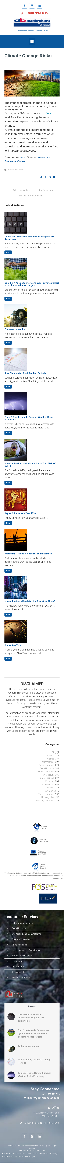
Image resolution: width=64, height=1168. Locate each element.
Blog (54, 752)
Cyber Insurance (46, 765)
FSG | (30, 1153)
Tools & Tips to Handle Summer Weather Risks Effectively (28, 418)
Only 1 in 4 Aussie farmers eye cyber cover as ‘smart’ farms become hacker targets (31, 284)
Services (51, 787)
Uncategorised (48, 797)
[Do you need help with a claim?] (39, 840)
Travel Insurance (46, 794)
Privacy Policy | (8, 1153)
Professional (48, 784)
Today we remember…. (16, 329)
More (8, 252)
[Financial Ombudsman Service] (44, 886)
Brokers (50, 755)
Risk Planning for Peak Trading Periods (25, 373)
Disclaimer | (21, 1153)
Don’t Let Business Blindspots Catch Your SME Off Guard (30, 464)
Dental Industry (47, 768)
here (22, 157)
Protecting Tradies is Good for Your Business (28, 554)
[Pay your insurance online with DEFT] (38, 853)
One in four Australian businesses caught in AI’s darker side (29, 237)
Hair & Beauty (47, 775)
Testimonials (50, 791)
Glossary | (53, 1153)
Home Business (46, 778)
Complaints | (7, 1156)
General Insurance (15, 170)
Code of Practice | (40, 1153)
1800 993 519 (36, 13)
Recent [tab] (32, 1006)
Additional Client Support (25, 1156)
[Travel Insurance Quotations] (40, 867)
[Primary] (32, 41)
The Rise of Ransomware (31, 195)
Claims (50, 759)
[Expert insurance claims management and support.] (41, 827)
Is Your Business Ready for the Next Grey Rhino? (29, 601)
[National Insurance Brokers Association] (46, 898)
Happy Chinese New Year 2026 (20, 513)
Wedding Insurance (45, 800)
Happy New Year (12, 645)
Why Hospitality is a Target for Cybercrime (33, 190)
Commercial (48, 762)
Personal (49, 781)
